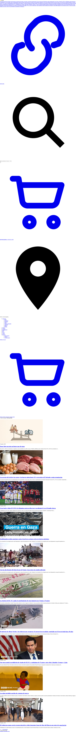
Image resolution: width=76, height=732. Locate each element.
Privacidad (5, 731)
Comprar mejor (12, 416)
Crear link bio (6, 335)
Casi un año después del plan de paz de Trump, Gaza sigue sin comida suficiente (57, 2)
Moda (5, 319)
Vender (3, 332)
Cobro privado (9, 417)
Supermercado (4, 329)
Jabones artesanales (7, 323)
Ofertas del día (2, 416)
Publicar (5, 336)
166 (3, 729)
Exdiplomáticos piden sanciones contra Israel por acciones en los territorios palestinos (28, 2)
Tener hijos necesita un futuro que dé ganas (7, 1)
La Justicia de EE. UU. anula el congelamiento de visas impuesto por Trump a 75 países (25, 600)
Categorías (4, 318)
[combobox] (38, 123)
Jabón (5, 322)
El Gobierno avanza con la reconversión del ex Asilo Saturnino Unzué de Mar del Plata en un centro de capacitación (33, 725)
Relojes (5, 326)
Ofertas (3, 327)
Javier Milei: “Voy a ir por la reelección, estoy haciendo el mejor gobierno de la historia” (37, 5)
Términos (1, 731)
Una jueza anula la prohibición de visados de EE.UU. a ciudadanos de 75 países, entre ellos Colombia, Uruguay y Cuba (38, 4)
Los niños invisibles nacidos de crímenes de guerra (48, 4)
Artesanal (6, 324)
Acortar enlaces (7, 337)
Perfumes (6, 321)
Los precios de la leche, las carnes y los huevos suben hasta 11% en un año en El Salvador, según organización (34, 1)
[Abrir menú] (0, 162)
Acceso (4, 339)
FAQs (9, 731)
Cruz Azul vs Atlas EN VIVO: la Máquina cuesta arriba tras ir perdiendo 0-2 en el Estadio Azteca (28, 508)
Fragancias (6, 320)
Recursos (3, 334)
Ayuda (3, 333)
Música (5, 325)
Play (3, 331)
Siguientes (6, 729)
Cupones (3, 328)
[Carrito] (38, 238)
